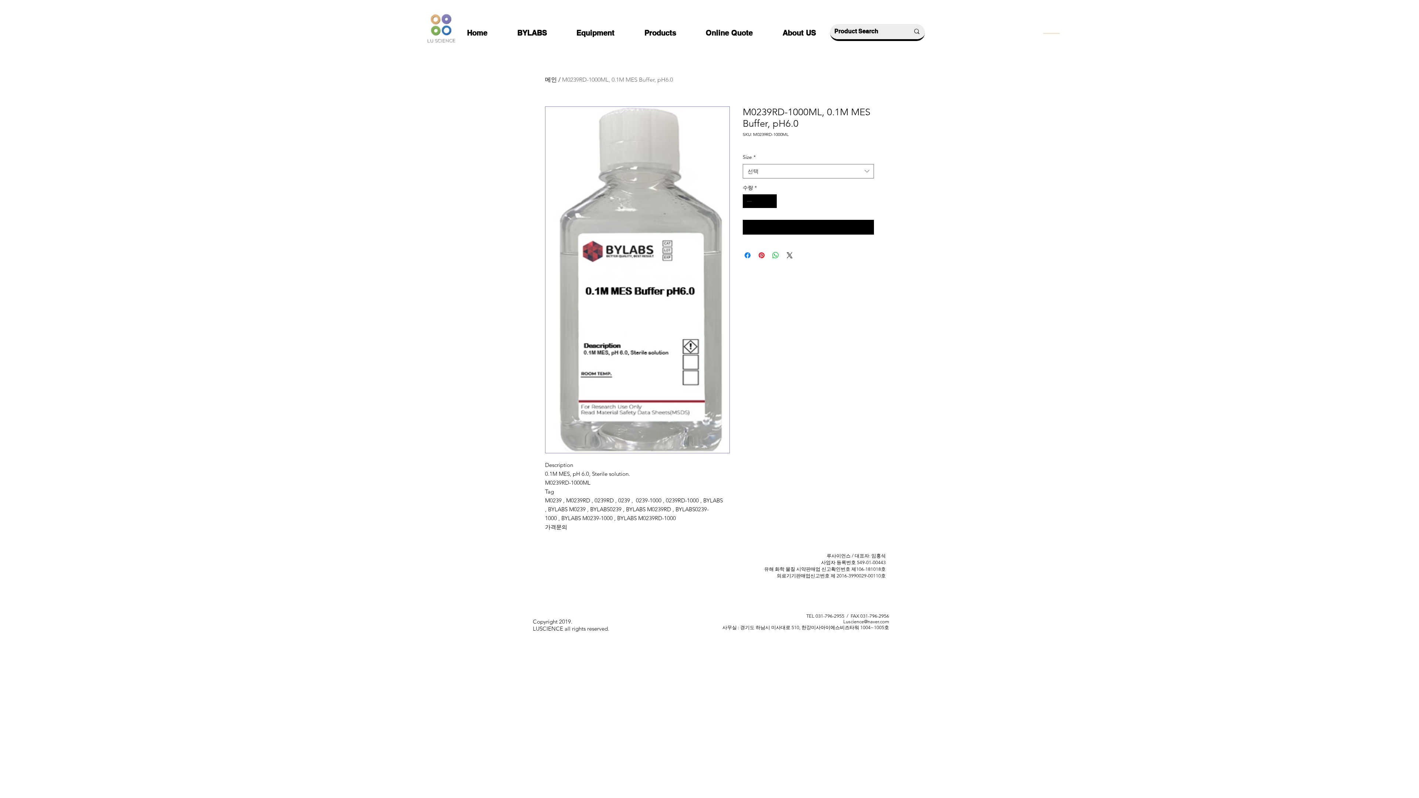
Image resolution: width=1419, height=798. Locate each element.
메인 (551, 79)
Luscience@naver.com (866, 621)
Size (749, 157)
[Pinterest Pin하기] (761, 255)
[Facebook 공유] (747, 255)
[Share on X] (789, 255)
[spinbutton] (759, 201)
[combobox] (808, 171)
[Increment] (771, 201)
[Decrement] (748, 201)
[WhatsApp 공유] (775, 255)
